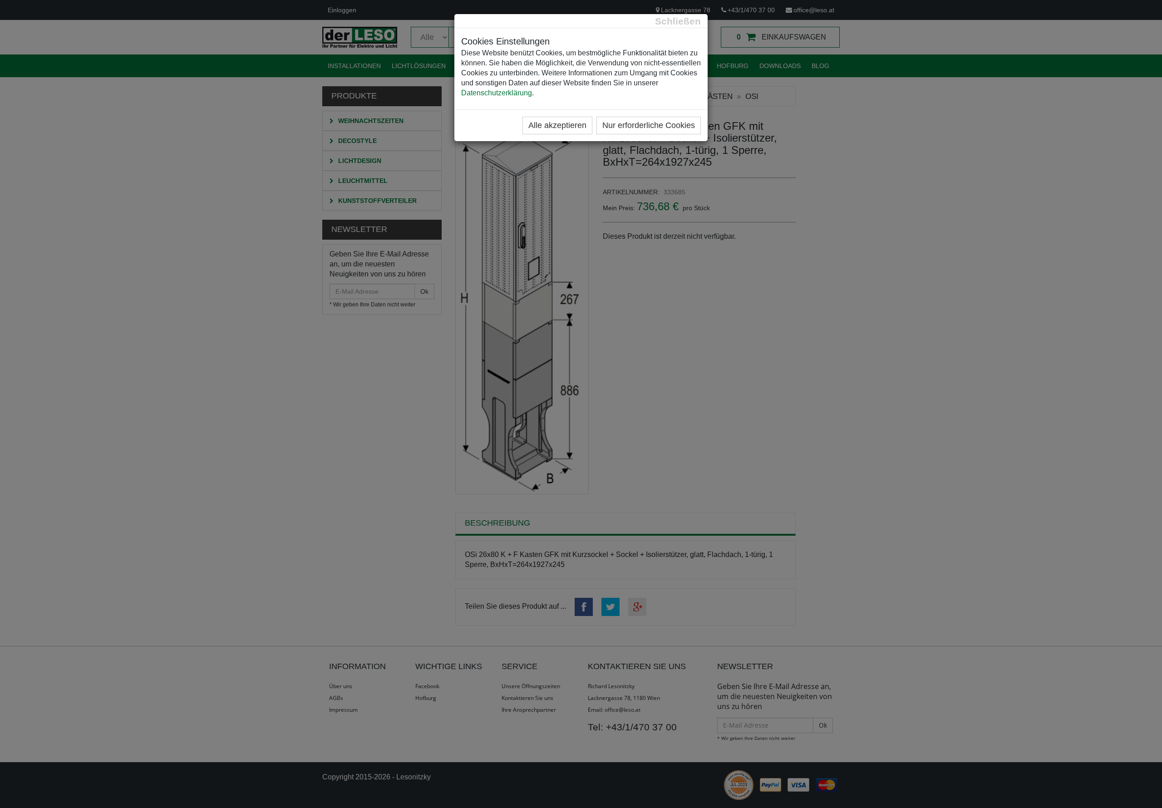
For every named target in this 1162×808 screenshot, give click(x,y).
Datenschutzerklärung (496, 93)
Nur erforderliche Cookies (648, 125)
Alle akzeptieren (557, 125)
